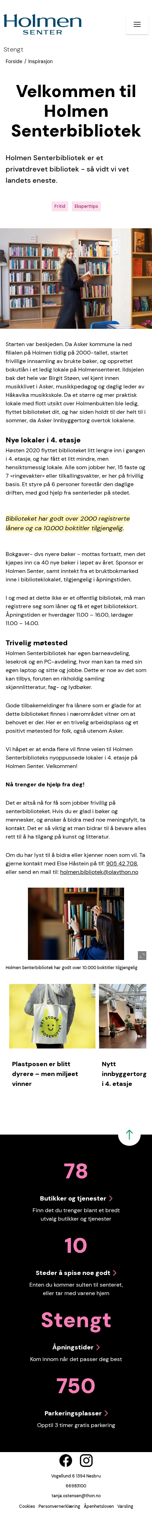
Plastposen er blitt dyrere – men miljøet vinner (45, 1074)
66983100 (76, 1486)
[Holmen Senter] (42, 24)
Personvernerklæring (59, 1506)
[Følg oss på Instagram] (86, 1460)
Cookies (27, 1506)
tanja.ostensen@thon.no (76, 1496)
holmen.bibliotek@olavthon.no (99, 872)
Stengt (13, 49)
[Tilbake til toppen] (129, 1134)
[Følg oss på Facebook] (65, 1460)
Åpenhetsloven (99, 1506)
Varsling (125, 1506)
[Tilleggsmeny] (137, 24)
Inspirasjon (40, 61)
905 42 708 (121, 863)
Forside (14, 61)
